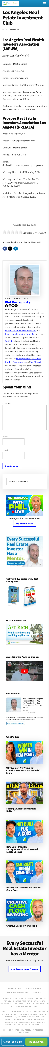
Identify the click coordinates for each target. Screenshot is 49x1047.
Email (6, 450)
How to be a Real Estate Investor (20, 330)
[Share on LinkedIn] (15, 249)
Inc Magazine (36, 362)
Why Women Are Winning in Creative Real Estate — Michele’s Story (23, 770)
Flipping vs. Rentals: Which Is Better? (21, 810)
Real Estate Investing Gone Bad (20, 334)
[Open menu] (44, 3)
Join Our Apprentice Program (24, 969)
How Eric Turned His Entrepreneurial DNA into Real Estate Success (22, 849)
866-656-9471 (14, 1042)
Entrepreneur (19, 362)
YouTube (9, 341)
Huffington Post (23, 358)
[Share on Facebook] (5, 249)
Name (6, 436)
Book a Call (36, 1042)
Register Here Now (24, 523)
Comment (8, 403)
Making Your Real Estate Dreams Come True (23, 889)
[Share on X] (10, 249)
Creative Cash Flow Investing (21, 925)
